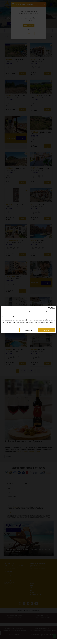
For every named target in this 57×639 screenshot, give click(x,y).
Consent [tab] (10, 311)
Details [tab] (28, 311)
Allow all (46, 330)
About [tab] (47, 311)
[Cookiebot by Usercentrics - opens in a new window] (49, 308)
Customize (27, 330)
